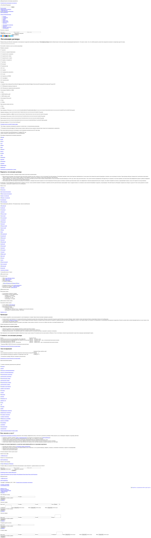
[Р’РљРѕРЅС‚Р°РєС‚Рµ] (1, 36)
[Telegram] (12, 36)
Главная (2, 474)
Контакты (14, 472)
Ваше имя (2, 496)
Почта (19, 524)
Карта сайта (30, 474)
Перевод (15, 474)
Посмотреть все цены (4, 346)
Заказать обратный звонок (5, 430)
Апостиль (11, 474)
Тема (52, 504)
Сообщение (2, 507)
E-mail (36, 504)
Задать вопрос (3, 8)
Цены (1, 472)
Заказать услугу (3, 312)
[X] (6, 36)
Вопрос (53, 517)
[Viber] (7, 36)
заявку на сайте (8, 279)
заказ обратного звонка (10, 278)
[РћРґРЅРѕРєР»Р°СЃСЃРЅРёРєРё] (3, 36)
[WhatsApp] (9, 36)
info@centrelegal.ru (4, 12)
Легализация (6, 474)
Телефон (20, 496)
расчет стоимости (5, 9)
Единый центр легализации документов (8, 435)
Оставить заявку (14, 124)
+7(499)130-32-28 (3, 10)
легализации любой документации (23, 446)
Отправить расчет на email (5, 124)
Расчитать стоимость (4, 489)
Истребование (20, 474)
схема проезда (14, 287)
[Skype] (11, 36)
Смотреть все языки (4, 270)
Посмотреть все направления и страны (8, 169)
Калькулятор (25, 474)
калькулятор (7, 280)
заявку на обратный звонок (21, 437)
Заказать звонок (5, 14)
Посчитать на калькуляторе (14, 346)
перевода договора (13, 320)
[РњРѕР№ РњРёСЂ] (4, 36)
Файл (13, 507)
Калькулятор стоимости (7, 472)
